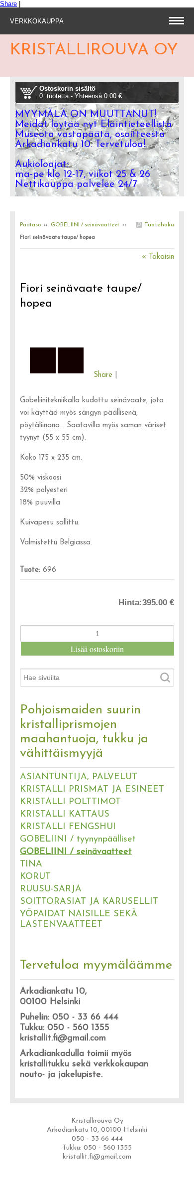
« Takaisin (158, 257)
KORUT (35, 876)
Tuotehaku (158, 225)
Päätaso (30, 225)
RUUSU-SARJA (51, 889)
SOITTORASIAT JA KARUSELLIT (89, 901)
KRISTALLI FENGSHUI (68, 827)
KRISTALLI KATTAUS (64, 814)
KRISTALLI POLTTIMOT (70, 802)
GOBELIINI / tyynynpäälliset (78, 839)
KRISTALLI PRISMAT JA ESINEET (92, 789)
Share (8, 3)
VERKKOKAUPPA (38, 21)
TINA (31, 864)
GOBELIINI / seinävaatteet (85, 225)
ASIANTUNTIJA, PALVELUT (78, 777)
